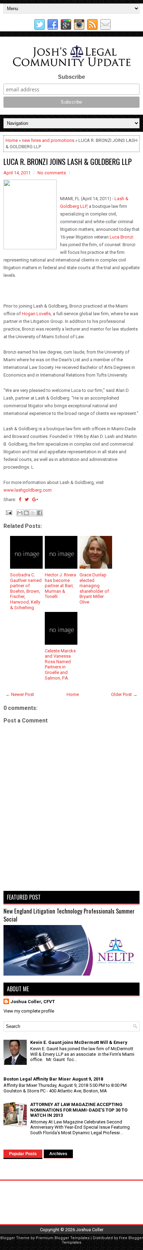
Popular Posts (23, 1153)
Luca (114, 237)
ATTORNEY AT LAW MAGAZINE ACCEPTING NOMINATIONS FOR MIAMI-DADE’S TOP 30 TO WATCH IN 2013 (78, 1110)
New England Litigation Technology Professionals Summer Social (69, 915)
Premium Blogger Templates (63, 1238)
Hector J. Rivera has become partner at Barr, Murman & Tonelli (60, 585)
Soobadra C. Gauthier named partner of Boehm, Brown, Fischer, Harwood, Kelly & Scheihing (26, 591)
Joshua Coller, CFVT (32, 1001)
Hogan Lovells (36, 313)
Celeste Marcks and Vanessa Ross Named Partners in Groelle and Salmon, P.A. (60, 664)
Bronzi (126, 237)
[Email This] (19, 512)
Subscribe (71, 77)
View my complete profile (28, 1011)
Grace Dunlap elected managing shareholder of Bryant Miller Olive (94, 588)
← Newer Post (20, 694)
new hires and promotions (48, 140)
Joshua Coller (89, 1229)
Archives (58, 1153)
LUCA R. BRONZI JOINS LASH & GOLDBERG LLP (67, 161)
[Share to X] (33, 512)
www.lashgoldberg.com (27, 490)
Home (12, 140)
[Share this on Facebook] (20, 499)
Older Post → (124, 694)
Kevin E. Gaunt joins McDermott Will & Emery (78, 1042)
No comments (51, 172)
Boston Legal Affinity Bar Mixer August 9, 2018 (53, 1079)
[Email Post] (8, 512)
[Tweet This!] (27, 499)
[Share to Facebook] (39, 512)
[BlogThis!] (26, 512)
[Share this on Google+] (35, 499)
